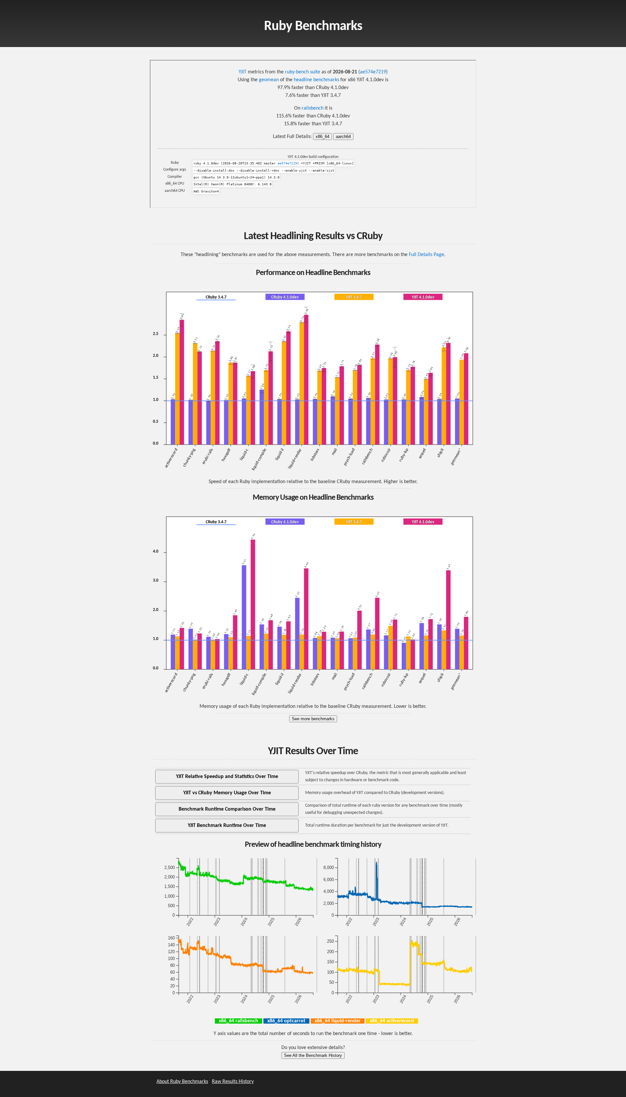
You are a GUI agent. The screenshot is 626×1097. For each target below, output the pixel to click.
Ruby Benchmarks (313, 27)
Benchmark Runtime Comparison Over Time (227, 809)
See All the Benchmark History (313, 1055)
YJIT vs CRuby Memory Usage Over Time (227, 793)
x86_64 (322, 136)
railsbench (312, 108)
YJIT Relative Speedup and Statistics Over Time (227, 776)
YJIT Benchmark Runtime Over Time (227, 825)
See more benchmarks (313, 718)
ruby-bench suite (302, 72)
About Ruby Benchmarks (182, 1081)
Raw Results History (233, 1081)
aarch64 (343, 136)
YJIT (242, 72)
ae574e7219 (373, 72)
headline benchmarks (316, 80)
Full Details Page (426, 254)
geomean (269, 80)
